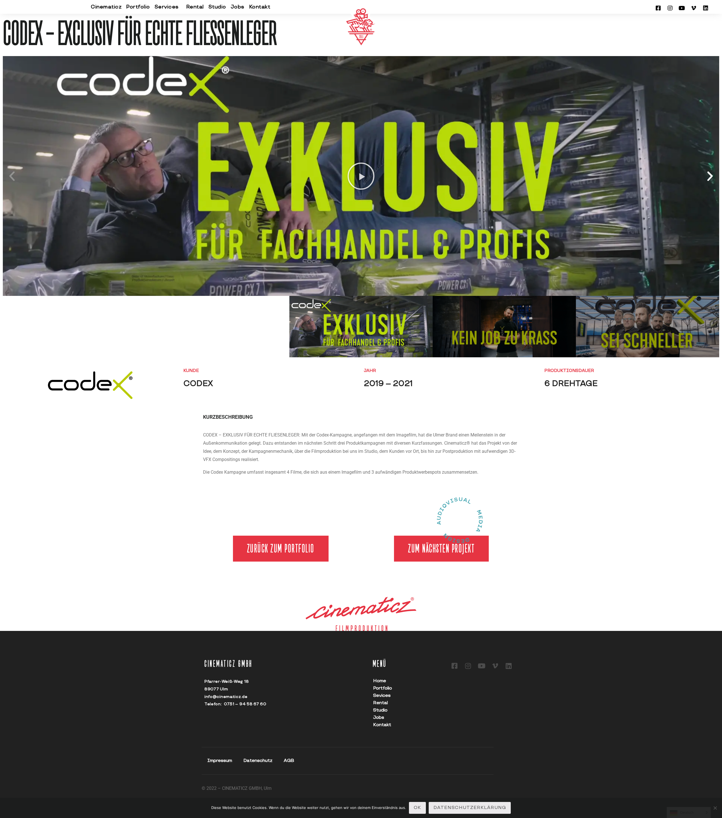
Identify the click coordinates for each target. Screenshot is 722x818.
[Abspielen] (361, 176)
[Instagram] (670, 8)
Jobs (238, 7)
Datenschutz (257, 760)
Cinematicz (106, 7)
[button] (12, 176)
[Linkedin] (705, 8)
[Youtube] (682, 8)
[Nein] (715, 808)
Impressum (219, 760)
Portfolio (138, 7)
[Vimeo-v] (693, 8)
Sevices (382, 695)
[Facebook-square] (658, 8)
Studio (217, 7)
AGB (289, 760)
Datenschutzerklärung (469, 807)
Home (379, 681)
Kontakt (259, 7)
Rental (195, 7)
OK (417, 807)
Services (167, 7)
